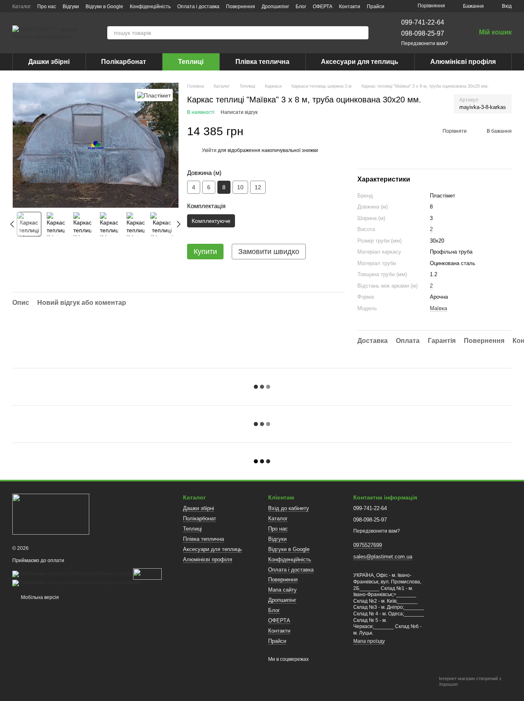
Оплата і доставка (198, 6)
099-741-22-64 (422, 22)
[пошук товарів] (361, 32)
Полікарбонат (123, 61)
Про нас (46, 6)
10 (240, 187)
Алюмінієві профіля (463, 61)
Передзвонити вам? (424, 43)
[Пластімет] (154, 95)
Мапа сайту (282, 590)
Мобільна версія (39, 597)
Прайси (375, 6)
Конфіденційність (150, 6)
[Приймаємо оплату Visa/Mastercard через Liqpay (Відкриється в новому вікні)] (72, 573)
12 (258, 187)
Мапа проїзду (369, 641)
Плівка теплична (262, 61)
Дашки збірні (49, 61)
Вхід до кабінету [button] (288, 508)
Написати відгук (239, 112)
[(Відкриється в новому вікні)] (147, 573)
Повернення (240, 6)
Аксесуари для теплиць (359, 61)
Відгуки (71, 6)
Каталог (21, 6)
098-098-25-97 (422, 33)
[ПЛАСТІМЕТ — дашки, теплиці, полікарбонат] (50, 514)
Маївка (438, 308)
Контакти (349, 6)
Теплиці (190, 61)
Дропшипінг (275, 6)
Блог (301, 6)
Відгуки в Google (104, 6)
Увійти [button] (209, 150)
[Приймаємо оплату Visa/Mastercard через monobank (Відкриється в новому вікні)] (76, 582)
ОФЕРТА (322, 6)
